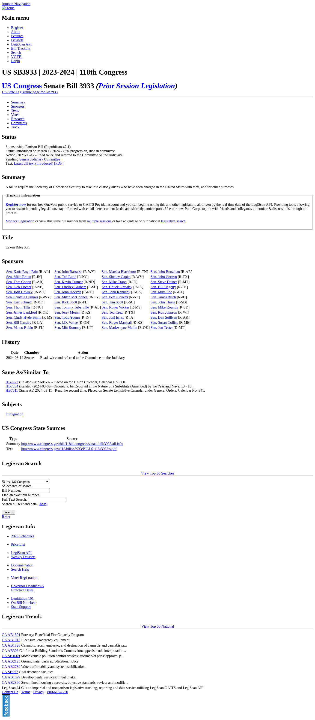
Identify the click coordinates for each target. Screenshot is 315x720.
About (15, 32)
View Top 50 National (157, 626)
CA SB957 (10, 672)
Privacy (38, 692)
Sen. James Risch (163, 297)
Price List (18, 544)
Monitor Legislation (20, 221)
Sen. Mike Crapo (114, 282)
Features (17, 36)
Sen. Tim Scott (112, 302)
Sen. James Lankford (21, 312)
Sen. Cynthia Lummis (22, 297)
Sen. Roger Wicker (115, 307)
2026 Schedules (22, 536)
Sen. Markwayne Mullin (119, 328)
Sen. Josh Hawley (19, 292)
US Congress (22, 86)
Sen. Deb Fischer (18, 287)
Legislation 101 (22, 598)
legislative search (173, 221)
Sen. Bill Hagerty (163, 287)
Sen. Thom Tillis (18, 307)
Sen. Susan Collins (164, 322)
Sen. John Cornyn (164, 277)
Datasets (17, 40)
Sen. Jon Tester (162, 328)
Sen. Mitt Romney (67, 328)
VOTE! (16, 57)
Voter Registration (24, 578)
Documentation (22, 565)
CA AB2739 (11, 667)
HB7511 (12, 390)
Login (15, 61)
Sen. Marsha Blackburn (119, 272)
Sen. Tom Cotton (18, 282)
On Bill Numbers (23, 603)
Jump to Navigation (16, 4)
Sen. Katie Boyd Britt (22, 272)
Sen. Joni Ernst (113, 317)
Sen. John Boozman (165, 272)
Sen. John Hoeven (67, 292)
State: (6, 482)
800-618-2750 (57, 692)
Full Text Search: (15, 499)
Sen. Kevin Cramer (68, 282)
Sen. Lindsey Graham (70, 287)
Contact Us (10, 692)
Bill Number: (12, 490)
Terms (25, 692)
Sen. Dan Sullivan (164, 317)
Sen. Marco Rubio (19, 328)
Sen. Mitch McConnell (71, 297)
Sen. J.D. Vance (66, 322)
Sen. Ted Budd (65, 277)
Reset (6, 517)
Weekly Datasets (23, 557)
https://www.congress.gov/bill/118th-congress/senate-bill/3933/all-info (72, 444)
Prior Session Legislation (136, 86)
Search (16, 52)
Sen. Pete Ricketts (115, 297)
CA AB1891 (11, 635)
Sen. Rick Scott (65, 302)
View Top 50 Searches (157, 473)
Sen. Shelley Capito (116, 277)
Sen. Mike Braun (18, 277)
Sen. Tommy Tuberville (71, 307)
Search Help (20, 569)
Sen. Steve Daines (164, 282)
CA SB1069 (11, 656)
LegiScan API (21, 44)
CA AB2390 (11, 682)
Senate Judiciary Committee (39, 159)
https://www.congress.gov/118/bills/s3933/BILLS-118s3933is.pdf (68, 449)
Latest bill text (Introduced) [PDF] (38, 163)
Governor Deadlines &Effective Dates (27, 588)
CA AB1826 (11, 645)
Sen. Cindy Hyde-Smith (23, 317)
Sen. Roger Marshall (117, 322)
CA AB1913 (11, 640)
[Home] (8, 8)
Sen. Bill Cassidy (18, 322)
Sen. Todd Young (67, 317)
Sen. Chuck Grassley (117, 287)
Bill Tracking (20, 48)
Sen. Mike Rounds (164, 307)
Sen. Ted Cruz (112, 312)
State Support (21, 607)
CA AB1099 (11, 677)
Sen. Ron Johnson (164, 312)
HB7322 (12, 382)
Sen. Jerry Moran (67, 312)
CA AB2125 (11, 661)
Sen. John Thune (163, 302)
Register (17, 28)
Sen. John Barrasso (68, 272)
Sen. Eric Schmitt (19, 302)
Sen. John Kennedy (116, 292)
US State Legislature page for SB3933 (30, 92)
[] (43, 504)
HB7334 (12, 386)
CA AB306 (10, 651)
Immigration (14, 414)
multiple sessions (99, 221)
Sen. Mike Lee (161, 292)
